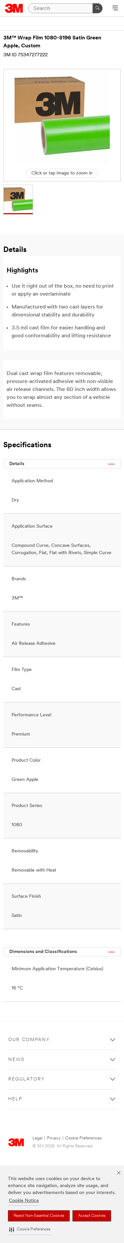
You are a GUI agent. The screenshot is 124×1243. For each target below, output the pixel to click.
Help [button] (15, 1099)
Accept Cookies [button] (91, 1216)
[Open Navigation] (115, 8)
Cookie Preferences (83, 1138)
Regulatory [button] (26, 1079)
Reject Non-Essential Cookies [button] (39, 1216)
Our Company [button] (29, 1039)
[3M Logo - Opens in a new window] (14, 8)
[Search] (98, 8)
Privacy (54, 1138)
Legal (37, 1138)
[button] (30, 1229)
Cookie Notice (24, 1200)
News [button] (16, 1059)
